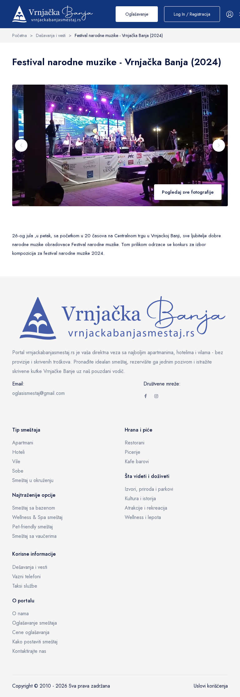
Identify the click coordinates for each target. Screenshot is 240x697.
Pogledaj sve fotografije (188, 192)
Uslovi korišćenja (211, 685)
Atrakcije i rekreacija (146, 507)
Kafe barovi (137, 461)
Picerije (132, 452)
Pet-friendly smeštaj (32, 526)
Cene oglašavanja (30, 632)
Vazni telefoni (26, 576)
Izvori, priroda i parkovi (149, 489)
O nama (20, 613)
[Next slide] (218, 145)
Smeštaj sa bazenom (33, 507)
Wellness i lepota (143, 517)
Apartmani (22, 442)
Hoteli (18, 452)
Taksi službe (24, 586)
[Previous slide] (21, 145)
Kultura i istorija (140, 498)
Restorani (134, 442)
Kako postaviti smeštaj (35, 641)
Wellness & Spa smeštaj (37, 517)
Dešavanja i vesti (29, 567)
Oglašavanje (136, 14)
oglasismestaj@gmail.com (38, 393)
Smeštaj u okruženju (32, 480)
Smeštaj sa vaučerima (34, 536)
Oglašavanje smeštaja (34, 622)
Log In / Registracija (192, 14)
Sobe (17, 470)
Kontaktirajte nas (29, 651)
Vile (16, 461)
